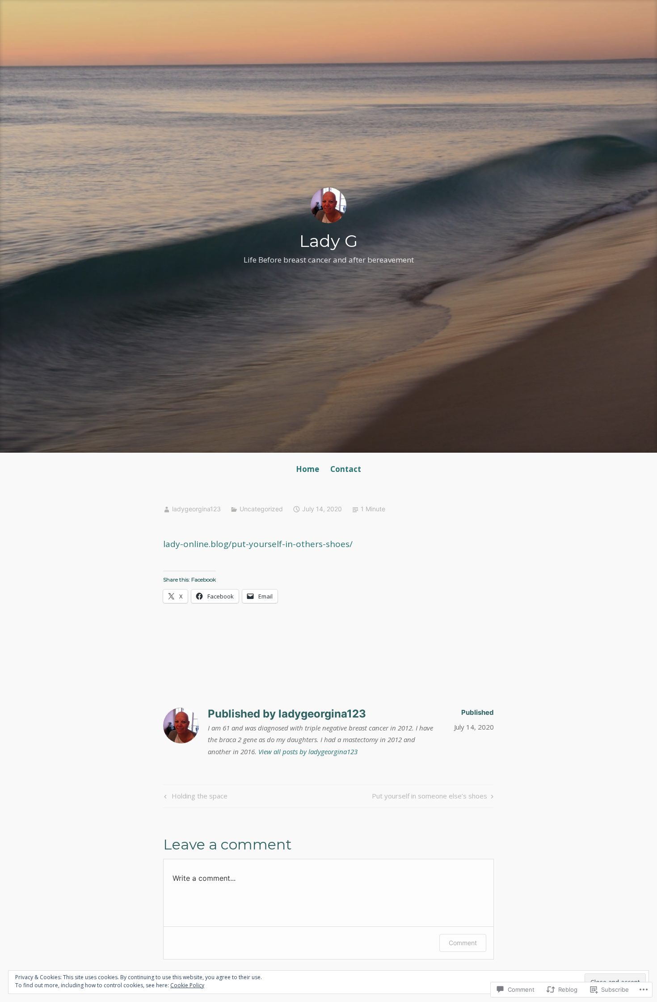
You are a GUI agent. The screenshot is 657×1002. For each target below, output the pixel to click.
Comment (463, 943)
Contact (345, 469)
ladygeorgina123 (196, 509)
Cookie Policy (187, 985)
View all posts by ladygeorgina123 (308, 751)
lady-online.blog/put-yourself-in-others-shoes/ (258, 544)
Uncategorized (261, 509)
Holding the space (194, 797)
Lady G (328, 240)
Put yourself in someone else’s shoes (429, 797)
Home (307, 469)
